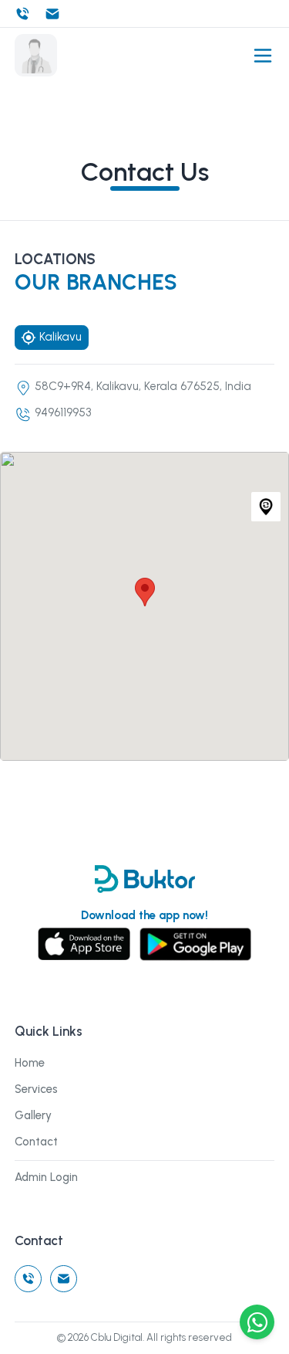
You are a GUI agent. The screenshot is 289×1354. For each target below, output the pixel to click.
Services (36, 1089)
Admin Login (46, 1177)
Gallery (33, 1115)
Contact (36, 1142)
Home (30, 1063)
